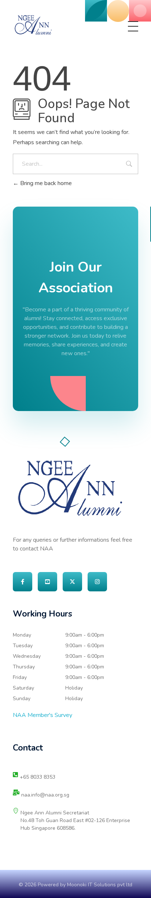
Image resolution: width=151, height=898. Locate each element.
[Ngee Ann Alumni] (33, 25)
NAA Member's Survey (42, 715)
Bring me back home (45, 183)
